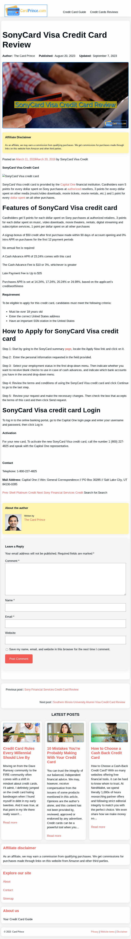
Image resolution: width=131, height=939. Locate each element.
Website (10, 633)
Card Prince (18, 931)
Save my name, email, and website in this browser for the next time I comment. (59, 649)
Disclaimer (122, 931)
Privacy (95, 931)
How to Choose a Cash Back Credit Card (106, 753)
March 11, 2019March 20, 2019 (35, 159)
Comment (12, 561)
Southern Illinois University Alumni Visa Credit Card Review (89, 702)
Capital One (67, 184)
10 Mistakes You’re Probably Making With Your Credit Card (63, 755)
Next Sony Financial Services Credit (60, 492)
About (6, 881)
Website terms (107, 931)
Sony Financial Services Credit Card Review (51, 689)
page (68, 349)
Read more (10, 822)
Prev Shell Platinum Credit (19, 492)
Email (9, 616)
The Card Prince (34, 519)
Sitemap (8, 898)
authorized (74, 189)
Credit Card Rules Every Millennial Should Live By (18, 753)
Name (10, 600)
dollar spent (17, 197)
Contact (8, 890)
